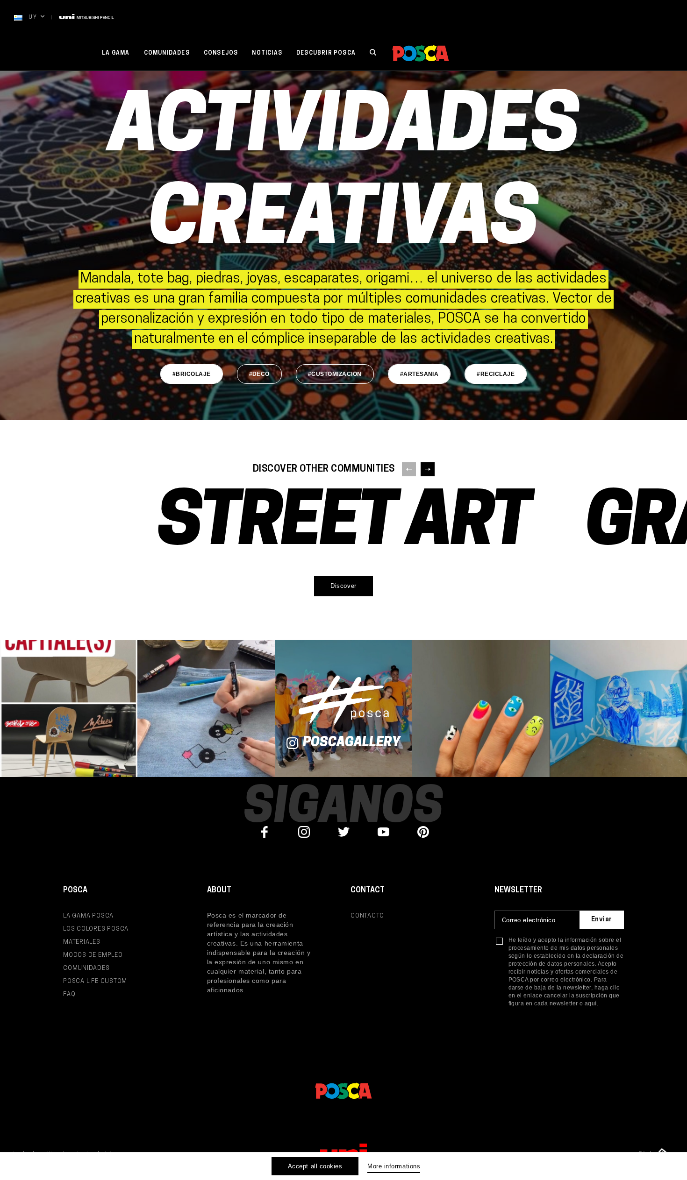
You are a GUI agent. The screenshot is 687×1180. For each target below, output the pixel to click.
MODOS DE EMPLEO (93, 955)
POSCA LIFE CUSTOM (95, 981)
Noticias (267, 53)
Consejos (221, 53)
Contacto (367, 916)
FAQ (69, 994)
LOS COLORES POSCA (96, 929)
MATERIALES (81, 942)
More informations (393, 1166)
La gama (115, 53)
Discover (343, 585)
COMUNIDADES (86, 968)
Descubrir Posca (326, 53)
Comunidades (167, 53)
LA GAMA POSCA (88, 916)
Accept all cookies (315, 1166)
